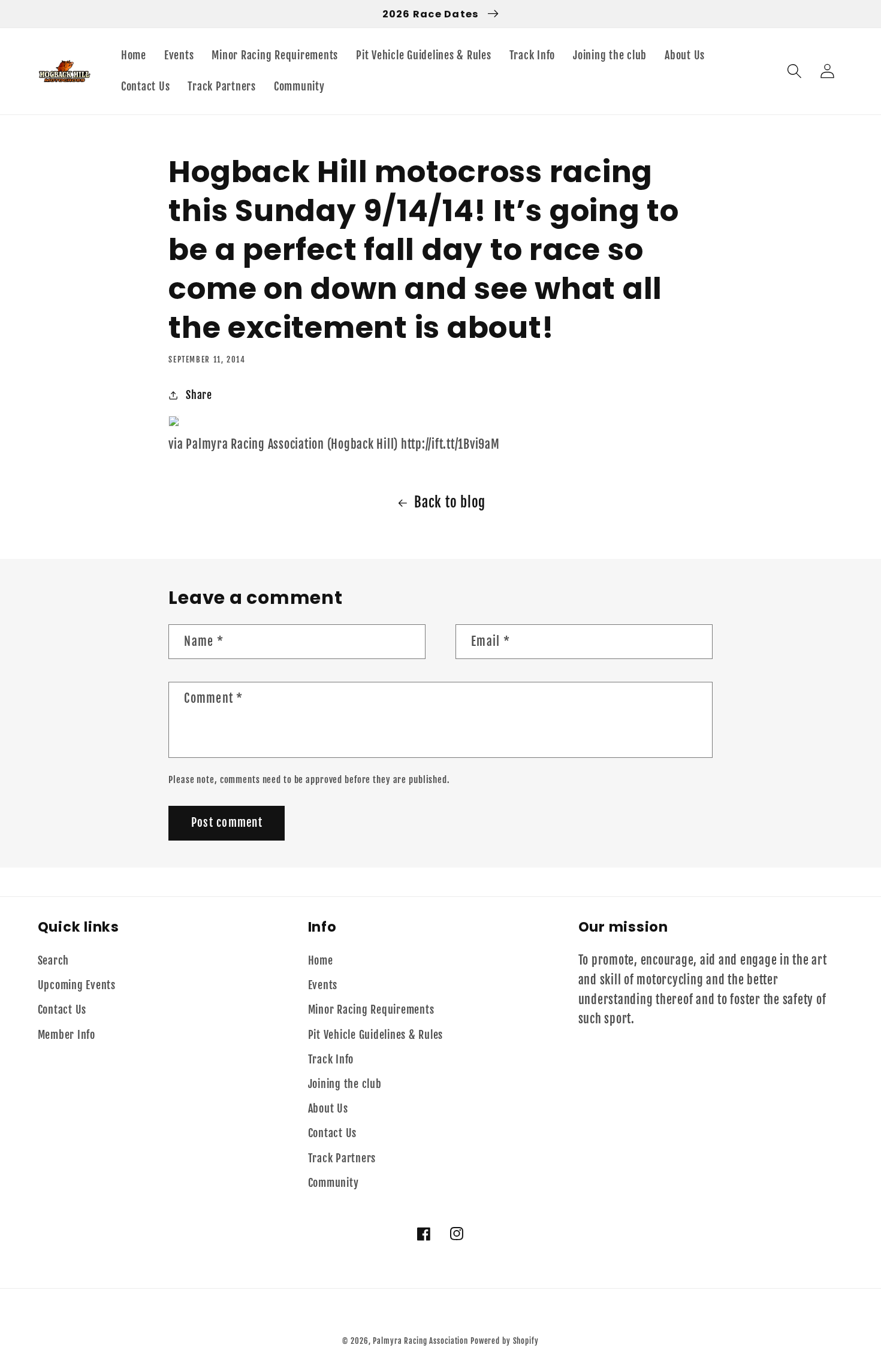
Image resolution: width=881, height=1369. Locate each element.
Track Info (331, 1059)
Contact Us (62, 1009)
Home (320, 960)
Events (323, 985)
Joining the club (345, 1083)
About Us (328, 1108)
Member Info (66, 1034)
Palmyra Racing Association (420, 1341)
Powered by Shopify (504, 1341)
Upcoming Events (77, 985)
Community (333, 1182)
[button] (794, 71)
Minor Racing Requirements (371, 1009)
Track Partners (342, 1158)
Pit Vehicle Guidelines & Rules (375, 1034)
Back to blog (449, 502)
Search (54, 960)
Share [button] (199, 394)
